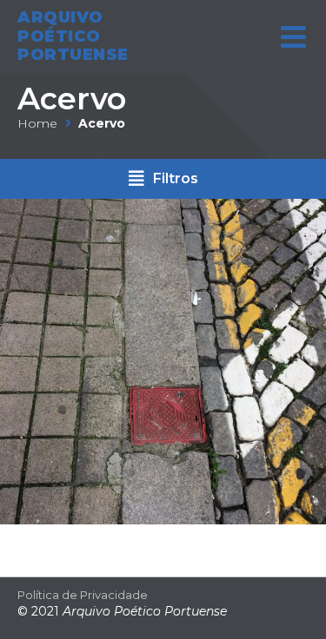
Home (37, 123)
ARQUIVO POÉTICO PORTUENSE (73, 36)
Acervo (71, 98)
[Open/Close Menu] (293, 37)
